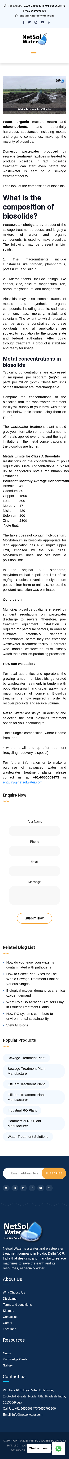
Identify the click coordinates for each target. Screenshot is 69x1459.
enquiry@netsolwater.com (37, 15)
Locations (9, 1329)
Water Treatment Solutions (28, 1137)
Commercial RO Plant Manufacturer (24, 1123)
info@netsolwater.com (27, 1414)
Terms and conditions (17, 1304)
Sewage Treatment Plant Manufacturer (26, 1071)
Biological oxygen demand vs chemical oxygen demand (36, 993)
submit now (34, 918)
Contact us (10, 1316)
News (7, 1353)
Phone (34, 841)
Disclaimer (10, 1298)
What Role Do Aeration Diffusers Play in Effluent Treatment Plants (35, 1004)
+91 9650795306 (35, 10)
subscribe (53, 1173)
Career (7, 1322)
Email (35, 861)
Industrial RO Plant (22, 1110)
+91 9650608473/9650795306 (35, 1408)
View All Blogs (17, 1025)
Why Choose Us (14, 1292)
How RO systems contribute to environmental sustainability (29, 1016)
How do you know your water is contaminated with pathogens (30, 965)
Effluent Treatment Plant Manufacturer (26, 1097)
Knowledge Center (15, 1359)
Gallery (8, 1365)
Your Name (34, 821)
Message (34, 882)
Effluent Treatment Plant (26, 1084)
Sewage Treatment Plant (26, 1058)
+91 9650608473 (55, 5)
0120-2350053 (33, 5)
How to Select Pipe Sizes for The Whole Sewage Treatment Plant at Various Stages (32, 979)
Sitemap (8, 1310)
